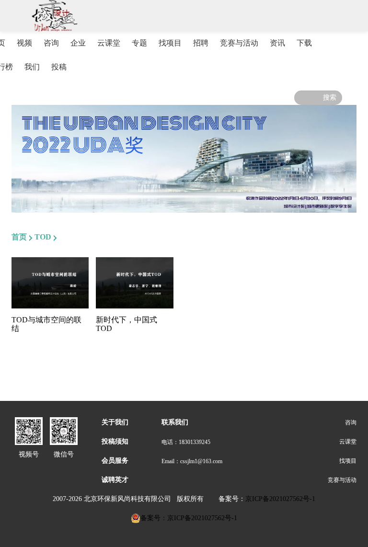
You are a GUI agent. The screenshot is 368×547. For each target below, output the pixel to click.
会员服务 (115, 460)
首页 (19, 237)
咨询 (51, 43)
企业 (78, 43)
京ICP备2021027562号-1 (280, 498)
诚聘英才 (115, 479)
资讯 (277, 43)
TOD (42, 237)
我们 (32, 67)
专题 (139, 43)
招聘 (200, 43)
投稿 (59, 67)
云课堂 (108, 43)
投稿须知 (115, 441)
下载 (304, 43)
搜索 (329, 97)
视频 (24, 43)
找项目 (170, 43)
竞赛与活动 (239, 43)
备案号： (231, 498)
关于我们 (115, 422)
